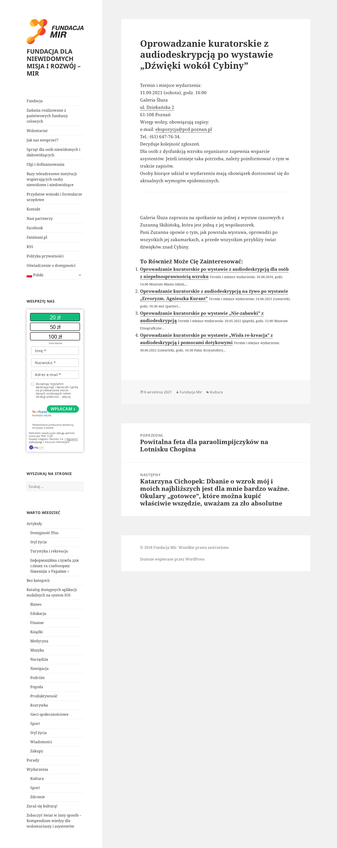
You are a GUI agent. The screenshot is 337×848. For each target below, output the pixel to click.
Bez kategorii (38, 580)
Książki (36, 631)
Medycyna (39, 641)
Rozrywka (39, 705)
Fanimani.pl (37, 237)
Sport (35, 723)
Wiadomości (41, 741)
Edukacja (38, 613)
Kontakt (33, 209)
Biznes (35, 604)
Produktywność (44, 696)
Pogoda (36, 686)
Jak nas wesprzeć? (42, 140)
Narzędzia (39, 659)
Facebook (35, 227)
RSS (30, 246)
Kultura (37, 778)
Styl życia (38, 541)
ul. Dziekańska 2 (157, 107)
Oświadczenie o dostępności (51, 265)
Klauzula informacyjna (57, 442)
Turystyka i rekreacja (49, 551)
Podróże (37, 677)
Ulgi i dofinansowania (45, 164)
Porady (33, 760)
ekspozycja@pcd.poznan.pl (183, 129)
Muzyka (37, 650)
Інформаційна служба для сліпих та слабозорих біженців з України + (54, 566)
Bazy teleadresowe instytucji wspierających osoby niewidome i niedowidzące (52, 179)
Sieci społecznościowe (49, 714)
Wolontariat (37, 130)
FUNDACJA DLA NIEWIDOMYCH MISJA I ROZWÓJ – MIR (54, 62)
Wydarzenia (37, 769)
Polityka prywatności (45, 256)
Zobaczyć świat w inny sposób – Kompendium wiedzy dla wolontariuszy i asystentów (54, 821)
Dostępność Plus (44, 532)
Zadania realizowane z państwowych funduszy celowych (47, 116)
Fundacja (35, 100)
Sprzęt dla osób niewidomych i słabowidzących (53, 152)
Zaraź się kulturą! (42, 806)
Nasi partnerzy (40, 218)
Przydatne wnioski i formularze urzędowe (54, 197)
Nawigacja (39, 668)
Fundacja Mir (191, 392)
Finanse (37, 622)
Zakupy (36, 751)
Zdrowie (37, 796)
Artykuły (34, 523)
